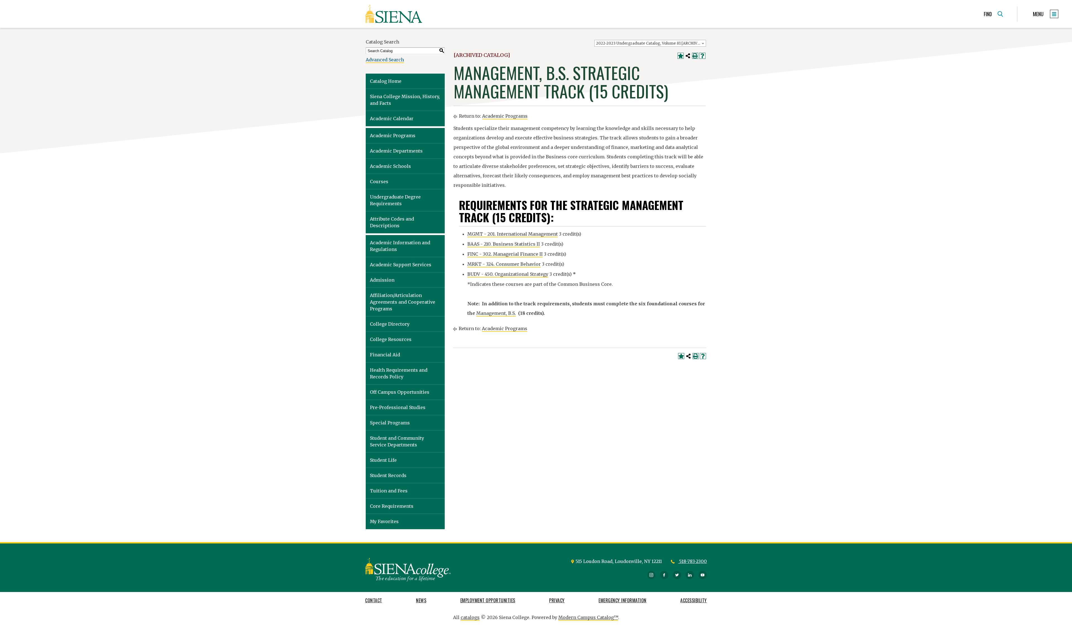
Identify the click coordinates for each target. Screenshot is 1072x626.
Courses (379, 181)
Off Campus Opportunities (399, 392)
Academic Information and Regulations (400, 246)
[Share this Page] (688, 56)
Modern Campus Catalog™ (588, 617)
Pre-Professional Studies (397, 407)
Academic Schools (390, 166)
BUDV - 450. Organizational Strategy (507, 274)
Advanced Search (385, 59)
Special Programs (390, 423)
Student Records (388, 475)
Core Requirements (391, 506)
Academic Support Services (400, 264)
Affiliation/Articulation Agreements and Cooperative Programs (402, 302)
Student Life (383, 460)
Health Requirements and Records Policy (398, 373)
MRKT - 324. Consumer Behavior (504, 264)
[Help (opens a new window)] (702, 56)
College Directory (390, 324)
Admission (382, 280)
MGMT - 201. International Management (512, 234)
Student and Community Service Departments (397, 441)
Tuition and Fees (389, 491)
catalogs (470, 617)
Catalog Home (385, 81)
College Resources (390, 339)
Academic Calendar (391, 118)
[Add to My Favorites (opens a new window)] (681, 56)
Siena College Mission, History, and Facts (405, 100)
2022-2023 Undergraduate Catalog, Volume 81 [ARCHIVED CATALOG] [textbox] (651, 43)
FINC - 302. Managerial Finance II (505, 254)
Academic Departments (396, 151)
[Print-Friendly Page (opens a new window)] (695, 56)
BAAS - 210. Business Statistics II (503, 244)
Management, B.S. (496, 313)
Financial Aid (385, 354)
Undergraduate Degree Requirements (395, 200)
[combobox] (650, 43)
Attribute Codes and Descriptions (392, 222)
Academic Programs (392, 135)
